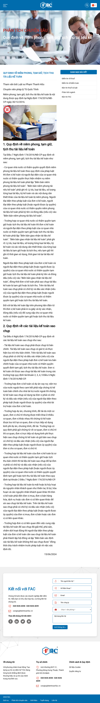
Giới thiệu (33, 700)
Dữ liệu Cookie (74, 667)
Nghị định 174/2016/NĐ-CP (28, 154)
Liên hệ (54, 700)
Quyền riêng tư (75, 671)
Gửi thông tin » (60, 627)
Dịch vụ (6, 700)
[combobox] (94, 5)
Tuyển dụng (44, 700)
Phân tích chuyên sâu (19, 700)
